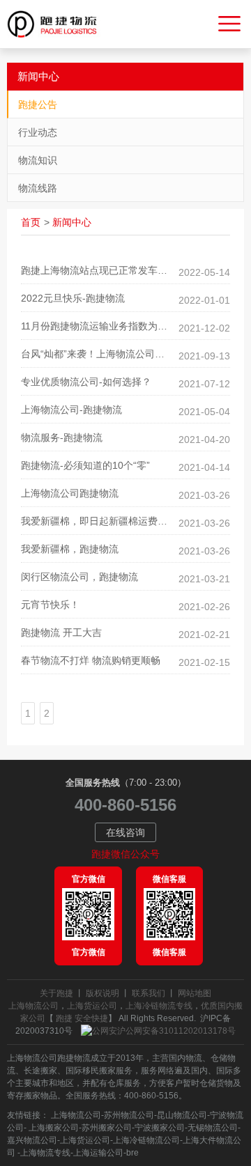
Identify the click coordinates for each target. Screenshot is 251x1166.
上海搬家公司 (52, 1128)
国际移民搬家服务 (99, 1070)
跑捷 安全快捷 (82, 1018)
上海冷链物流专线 (159, 1006)
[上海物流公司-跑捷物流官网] (58, 24)
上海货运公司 (92, 1006)
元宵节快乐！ (50, 604)
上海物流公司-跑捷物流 (71, 409)
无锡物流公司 (213, 1128)
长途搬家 (40, 1070)
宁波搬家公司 (160, 1128)
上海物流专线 (45, 1153)
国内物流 (185, 1058)
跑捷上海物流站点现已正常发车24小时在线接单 (124, 270)
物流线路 (37, 188)
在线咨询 (125, 832)
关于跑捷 (56, 993)
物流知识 (37, 160)
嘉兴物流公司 (32, 1140)
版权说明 (102, 993)
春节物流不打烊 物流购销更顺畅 (90, 660)
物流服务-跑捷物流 (61, 437)
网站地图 (194, 993)
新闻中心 (71, 222)
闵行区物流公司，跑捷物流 (79, 576)
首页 (30, 222)
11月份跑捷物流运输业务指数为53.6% (103, 326)
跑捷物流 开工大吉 (61, 632)
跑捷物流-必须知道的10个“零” (85, 465)
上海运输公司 (98, 1153)
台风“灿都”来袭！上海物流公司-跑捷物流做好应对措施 (125, 353)
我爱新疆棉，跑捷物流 (70, 548)
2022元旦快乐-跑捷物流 (73, 298)
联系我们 (148, 993)
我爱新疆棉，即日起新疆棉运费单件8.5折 (111, 521)
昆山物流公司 (182, 1115)
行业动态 (37, 132)
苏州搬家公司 (107, 1128)
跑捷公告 (37, 104)
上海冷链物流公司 (146, 1140)
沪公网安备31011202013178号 (176, 1031)
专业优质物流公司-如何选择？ (86, 381)
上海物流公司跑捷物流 (70, 493)
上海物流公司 (33, 1006)
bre (132, 1153)
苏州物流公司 (129, 1115)
